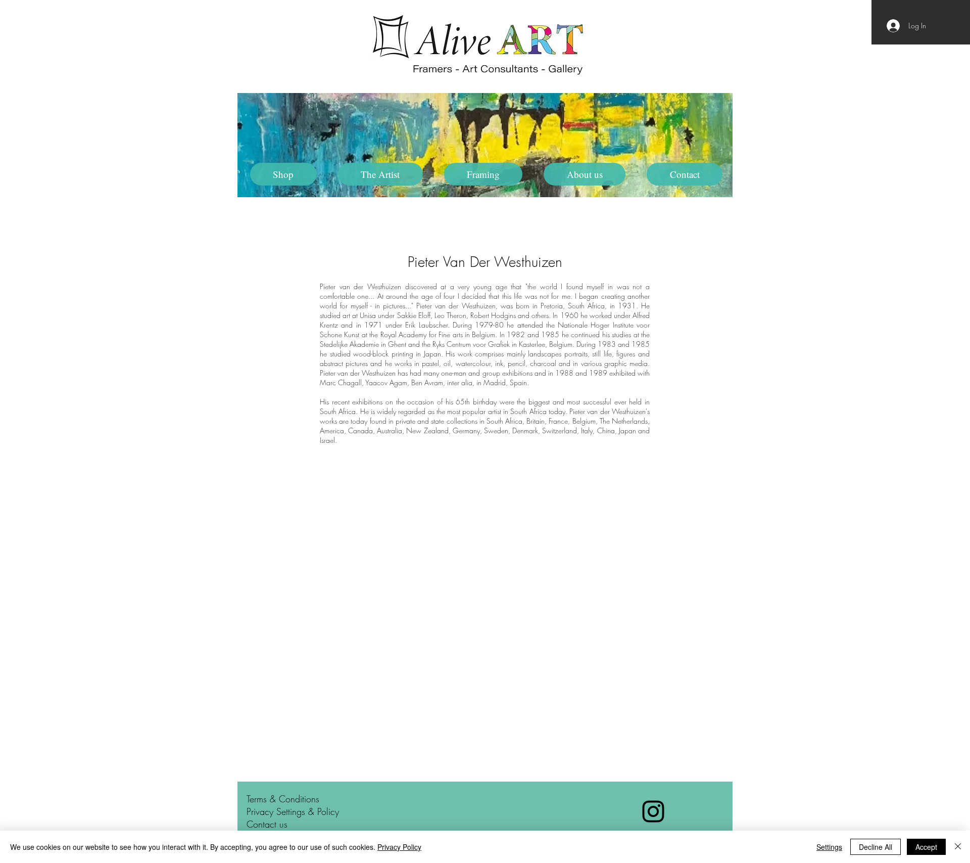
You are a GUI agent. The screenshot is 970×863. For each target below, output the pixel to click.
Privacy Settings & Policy (293, 811)
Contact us (267, 824)
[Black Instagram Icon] (653, 811)
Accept (926, 847)
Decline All (875, 847)
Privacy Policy (399, 847)
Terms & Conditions (283, 799)
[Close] (958, 847)
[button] (380, 174)
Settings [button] (829, 847)
